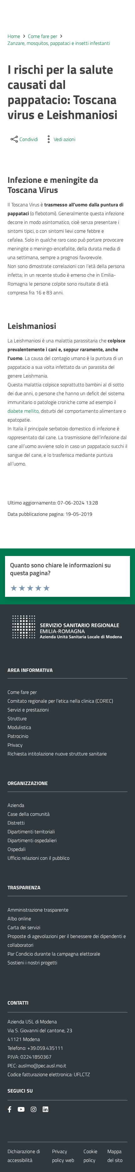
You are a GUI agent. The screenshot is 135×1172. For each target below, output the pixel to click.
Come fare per (22, 692)
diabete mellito (23, 411)
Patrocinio (18, 736)
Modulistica (19, 727)
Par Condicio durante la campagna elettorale (54, 953)
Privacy (15, 745)
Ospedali (16, 849)
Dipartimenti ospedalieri (32, 840)
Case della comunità (29, 814)
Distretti (16, 822)
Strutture (17, 718)
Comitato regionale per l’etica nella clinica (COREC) (60, 701)
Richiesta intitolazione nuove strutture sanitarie (57, 753)
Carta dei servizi (24, 927)
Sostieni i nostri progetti (32, 962)
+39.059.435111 (44, 1048)
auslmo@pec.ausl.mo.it (42, 1065)
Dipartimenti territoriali (31, 831)
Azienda (16, 805)
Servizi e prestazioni (28, 709)
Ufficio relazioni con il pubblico (38, 858)
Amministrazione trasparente (38, 909)
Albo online (19, 918)
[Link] (10, 1109)
